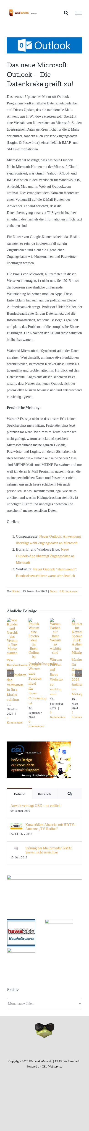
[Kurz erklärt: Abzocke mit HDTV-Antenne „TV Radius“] (16, 826)
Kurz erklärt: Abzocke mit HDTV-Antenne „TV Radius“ (50, 827)
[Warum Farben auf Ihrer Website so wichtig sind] (55, 620)
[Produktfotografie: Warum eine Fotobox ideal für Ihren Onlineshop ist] (34, 620)
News (53, 591)
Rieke (16, 591)
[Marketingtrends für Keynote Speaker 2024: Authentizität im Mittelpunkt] (77, 620)
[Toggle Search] (66, 12)
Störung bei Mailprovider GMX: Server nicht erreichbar (48, 850)
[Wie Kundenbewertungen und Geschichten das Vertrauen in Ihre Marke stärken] (12, 620)
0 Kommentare (69, 591)
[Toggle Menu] (79, 13)
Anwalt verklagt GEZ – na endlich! (36, 805)
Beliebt (19, 794)
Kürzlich (44, 794)
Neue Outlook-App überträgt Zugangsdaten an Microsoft (45, 555)
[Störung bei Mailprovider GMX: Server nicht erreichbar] (16, 849)
